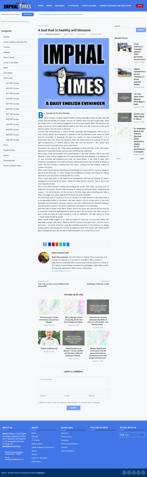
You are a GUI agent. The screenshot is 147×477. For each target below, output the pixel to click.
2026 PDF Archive (12, 140)
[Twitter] (141, 14)
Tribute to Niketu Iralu (49, 348)
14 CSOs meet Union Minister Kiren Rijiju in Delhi (139, 99)
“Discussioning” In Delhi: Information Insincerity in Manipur (49, 319)
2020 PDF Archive (12, 109)
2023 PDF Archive (12, 124)
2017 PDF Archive (12, 94)
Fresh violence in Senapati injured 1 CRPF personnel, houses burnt (63, 14)
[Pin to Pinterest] (53, 244)
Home (40, 6)
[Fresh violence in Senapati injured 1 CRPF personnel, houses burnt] (124, 47)
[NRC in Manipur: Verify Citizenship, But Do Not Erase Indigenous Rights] (73, 307)
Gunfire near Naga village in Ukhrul (139, 116)
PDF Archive (8, 78)
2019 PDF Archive (12, 104)
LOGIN (139, 6)
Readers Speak (9, 150)
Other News (8, 73)
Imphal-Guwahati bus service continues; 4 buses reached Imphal (139, 77)
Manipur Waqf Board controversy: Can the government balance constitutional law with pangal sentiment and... (98, 353)
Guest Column (89, 6)
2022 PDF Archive (12, 119)
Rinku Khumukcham (53, 34)
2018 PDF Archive (12, 99)
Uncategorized (9, 160)
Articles (6, 37)
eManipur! (41, 473)
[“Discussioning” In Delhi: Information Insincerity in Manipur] (49, 307)
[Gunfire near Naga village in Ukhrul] (124, 117)
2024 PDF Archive (12, 130)
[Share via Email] (68, 244)
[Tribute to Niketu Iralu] (49, 338)
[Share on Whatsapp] (60, 244)
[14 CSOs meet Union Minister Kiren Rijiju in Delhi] (124, 97)
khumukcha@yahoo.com (61, 271)
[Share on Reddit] (57, 244)
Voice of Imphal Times (12, 166)
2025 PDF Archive (12, 135)
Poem (6, 145)
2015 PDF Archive (12, 83)
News (49, 6)
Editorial (60, 6)
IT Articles (73, 6)
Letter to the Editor (11, 63)
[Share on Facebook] (49, 244)
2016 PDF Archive (12, 88)
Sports (6, 155)
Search (117, 26)
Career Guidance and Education (115, 6)
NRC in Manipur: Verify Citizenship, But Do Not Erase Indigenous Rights (73, 319)
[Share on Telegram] (64, 244)
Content (7, 47)
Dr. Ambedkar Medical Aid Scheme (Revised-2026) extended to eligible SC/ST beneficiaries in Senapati (140, 140)
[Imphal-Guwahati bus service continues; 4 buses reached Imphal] (124, 72)
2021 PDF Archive (12, 114)
